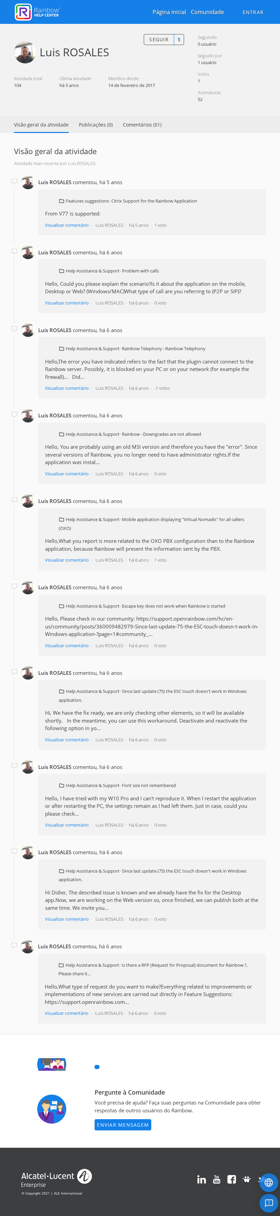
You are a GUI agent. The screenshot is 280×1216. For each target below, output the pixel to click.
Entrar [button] (253, 12)
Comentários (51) (142, 124)
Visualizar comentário (67, 225)
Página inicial (169, 12)
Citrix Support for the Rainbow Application (154, 201)
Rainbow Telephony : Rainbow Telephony (164, 348)
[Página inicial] (38, 11)
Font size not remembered (149, 785)
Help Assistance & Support (93, 271)
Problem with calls (140, 271)
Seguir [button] (159, 39)
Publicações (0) (96, 124)
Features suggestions (87, 201)
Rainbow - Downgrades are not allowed (161, 434)
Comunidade (207, 12)
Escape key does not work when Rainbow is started (173, 606)
